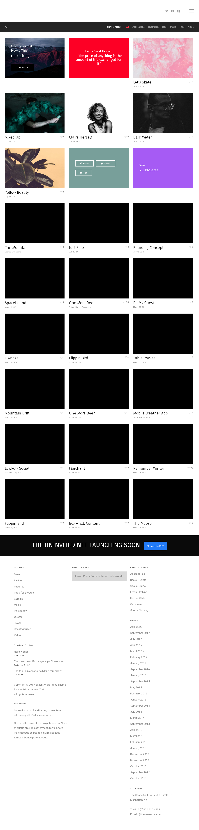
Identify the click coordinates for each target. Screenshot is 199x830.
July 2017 (136, 638)
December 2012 (139, 754)
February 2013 (138, 742)
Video (191, 27)
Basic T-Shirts (138, 579)
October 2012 (138, 766)
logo (164, 27)
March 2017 (137, 651)
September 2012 (140, 772)
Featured (19, 586)
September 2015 (140, 681)
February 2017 (138, 657)
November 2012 (139, 760)
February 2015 (138, 693)
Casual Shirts (138, 585)
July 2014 (136, 711)
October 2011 (138, 778)
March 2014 (137, 717)
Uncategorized (22, 629)
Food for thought (24, 592)
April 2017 (136, 645)
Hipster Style (137, 598)
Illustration (153, 27)
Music (173, 27)
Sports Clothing (139, 610)
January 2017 (138, 663)
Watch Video (90, 496)
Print (182, 27)
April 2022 (136, 626)
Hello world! (21, 651)
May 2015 (136, 687)
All (127, 27)
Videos (18, 635)
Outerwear (136, 604)
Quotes (18, 616)
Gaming (18, 598)
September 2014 (140, 705)
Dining (17, 574)
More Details (171, 55)
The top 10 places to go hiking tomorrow (38, 671)
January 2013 (138, 748)
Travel (17, 622)
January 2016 (138, 675)
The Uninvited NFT (155, 546)
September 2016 (140, 669)
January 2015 (138, 699)
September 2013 (140, 723)
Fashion (18, 580)
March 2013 (137, 736)
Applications (138, 27)
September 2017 (140, 632)
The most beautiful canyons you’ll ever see (38, 661)
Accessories (137, 573)
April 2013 (136, 729)
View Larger (154, 55)
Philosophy (20, 610)
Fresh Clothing (138, 592)
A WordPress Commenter (89, 576)
